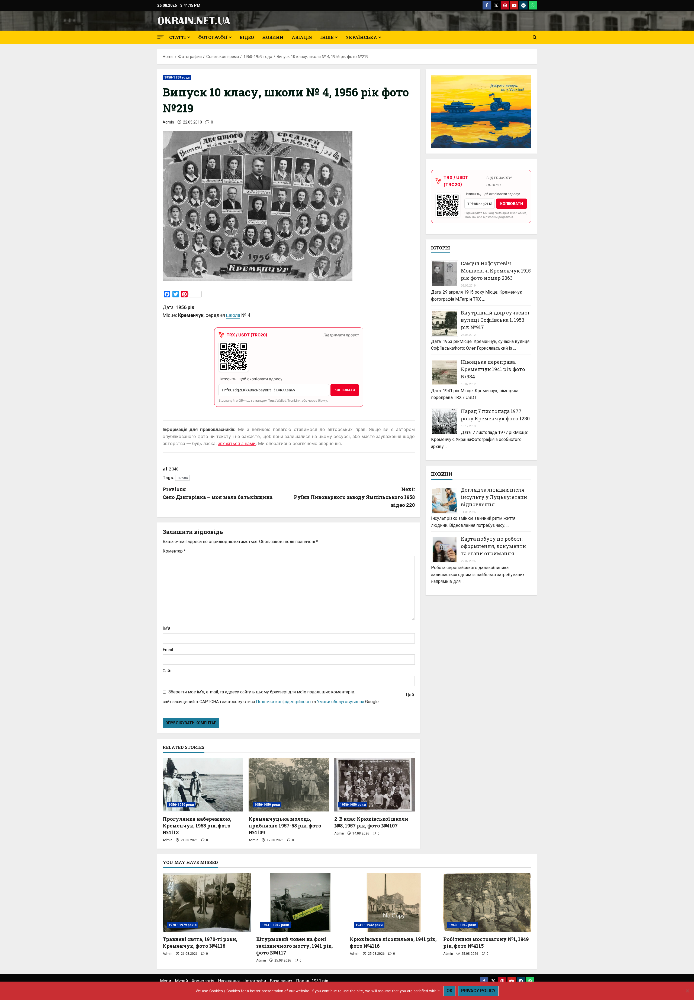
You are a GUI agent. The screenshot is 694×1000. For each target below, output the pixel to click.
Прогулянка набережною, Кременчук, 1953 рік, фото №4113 (197, 826)
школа (233, 315)
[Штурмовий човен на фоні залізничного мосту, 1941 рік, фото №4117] (300, 902)
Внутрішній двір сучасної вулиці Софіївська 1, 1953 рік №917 (495, 320)
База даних (281, 980)
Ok (449, 990)
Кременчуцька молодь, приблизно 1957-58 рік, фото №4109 (285, 826)
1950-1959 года (176, 77)
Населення (229, 980)
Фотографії (212, 37)
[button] (160, 37)
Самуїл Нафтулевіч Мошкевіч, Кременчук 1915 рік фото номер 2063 (496, 270)
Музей (181, 980)
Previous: (218, 493)
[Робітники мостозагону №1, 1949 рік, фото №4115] (487, 902)
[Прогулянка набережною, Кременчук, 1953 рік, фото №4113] (203, 784)
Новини (273, 37)
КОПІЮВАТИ (345, 390)
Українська (361, 37)
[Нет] (687, 990)
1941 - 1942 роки (275, 925)
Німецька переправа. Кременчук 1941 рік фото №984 (493, 369)
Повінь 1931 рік (312, 980)
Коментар (174, 551)
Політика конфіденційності (283, 701)
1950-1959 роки (181, 805)
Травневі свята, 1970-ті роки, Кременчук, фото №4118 (200, 942)
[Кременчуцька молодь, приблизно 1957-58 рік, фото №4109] (289, 784)
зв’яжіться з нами (237, 443)
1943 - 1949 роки (462, 925)
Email (168, 649)
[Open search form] (535, 37)
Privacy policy (478, 990)
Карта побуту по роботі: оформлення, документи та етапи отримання (493, 546)
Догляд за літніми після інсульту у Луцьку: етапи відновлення (494, 497)
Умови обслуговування (340, 701)
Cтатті (177, 37)
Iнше (326, 37)
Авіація (302, 37)
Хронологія (203, 980)
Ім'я (166, 628)
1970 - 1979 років (182, 925)
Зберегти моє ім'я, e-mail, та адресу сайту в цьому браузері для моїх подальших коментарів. (261, 691)
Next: (354, 497)
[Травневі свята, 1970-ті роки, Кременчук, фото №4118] (207, 902)
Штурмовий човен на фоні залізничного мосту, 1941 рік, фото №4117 (294, 946)
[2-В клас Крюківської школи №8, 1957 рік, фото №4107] (374, 784)
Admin (168, 122)
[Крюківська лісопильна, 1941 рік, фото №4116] (394, 902)
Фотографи (254, 980)
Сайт (167, 670)
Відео (247, 37)
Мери (165, 980)
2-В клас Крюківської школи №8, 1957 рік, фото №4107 (371, 822)
